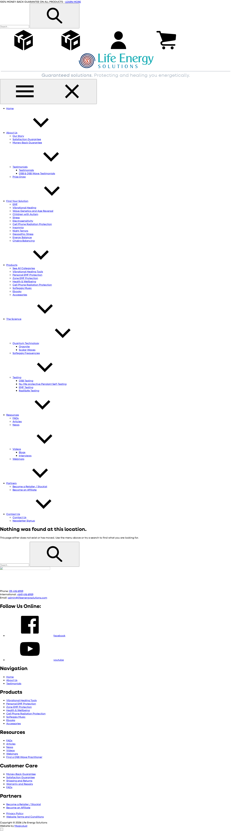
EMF (15, 204)
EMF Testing (26, 387)
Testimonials (20, 166)
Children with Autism (25, 214)
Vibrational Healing (24, 207)
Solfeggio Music (22, 288)
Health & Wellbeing (24, 281)
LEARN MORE (73, 1)
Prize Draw (19, 176)
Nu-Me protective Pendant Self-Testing (42, 384)
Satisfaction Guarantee (27, 139)
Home (10, 108)
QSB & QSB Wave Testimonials (37, 173)
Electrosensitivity (23, 220)
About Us (11, 132)
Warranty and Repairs (19, 783)
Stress (16, 217)
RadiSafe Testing (29, 390)
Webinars (18, 458)
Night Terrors (20, 230)
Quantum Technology (26, 343)
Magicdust (20, 825)
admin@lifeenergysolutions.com (27, 597)
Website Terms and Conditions (25, 816)
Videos (17, 449)
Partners (11, 483)
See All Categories (24, 268)
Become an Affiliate (25, 489)
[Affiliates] (70, 51)
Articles (17, 421)
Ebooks (17, 291)
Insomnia (18, 227)
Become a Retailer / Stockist (30, 486)
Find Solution (17, 201)
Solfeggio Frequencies (26, 353)
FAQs (16, 418)
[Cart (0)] (166, 51)
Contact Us (13, 514)
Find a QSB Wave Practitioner (24, 757)
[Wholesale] (23, 51)
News (16, 424)
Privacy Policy (14, 813)
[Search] (54, 15)
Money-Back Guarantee (27, 142)
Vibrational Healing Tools (28, 271)
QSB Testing (26, 380)
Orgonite (24, 346)
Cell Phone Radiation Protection (32, 224)
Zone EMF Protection (25, 278)
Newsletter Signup (24, 520)
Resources (12, 414)
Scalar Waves (27, 349)
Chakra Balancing (24, 240)
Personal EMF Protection (27, 274)
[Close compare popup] (1, 829)
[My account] (118, 51)
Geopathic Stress (23, 234)
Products (11, 264)
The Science (13, 318)
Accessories (20, 294)
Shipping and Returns (19, 780)
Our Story (18, 135)
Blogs (22, 452)
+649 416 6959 (25, 594)
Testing (17, 377)
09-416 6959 (16, 591)
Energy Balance (22, 237)
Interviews (25, 455)
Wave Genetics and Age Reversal (33, 210)
